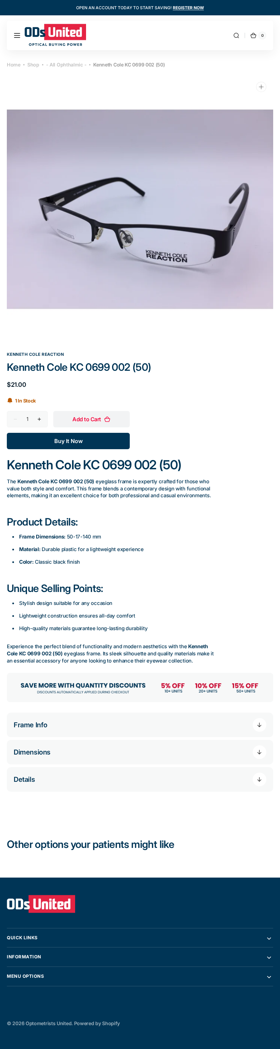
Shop (33, 64)
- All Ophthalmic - (66, 64)
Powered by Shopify (97, 1023)
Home (13, 64)
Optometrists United (48, 1023)
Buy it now (68, 441)
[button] (17, 35)
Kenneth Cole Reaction (35, 354)
